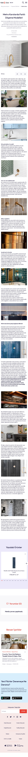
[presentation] (26, 563)
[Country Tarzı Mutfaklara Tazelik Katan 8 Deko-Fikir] (14, 641)
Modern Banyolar (20, 723)
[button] (2, 580)
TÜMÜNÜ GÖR (15, 664)
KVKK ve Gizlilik (7, 738)
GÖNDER (23, 711)
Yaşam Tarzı (15, 651)
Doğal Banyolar (7, 728)
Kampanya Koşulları (20, 734)
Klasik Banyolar (7, 723)
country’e (20, 80)
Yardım (20, 738)
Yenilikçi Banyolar (20, 728)
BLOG (11, 2)
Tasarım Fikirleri (15, 6)
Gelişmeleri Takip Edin (14, 707)
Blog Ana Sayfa (5, 6)
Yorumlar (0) (14, 36)
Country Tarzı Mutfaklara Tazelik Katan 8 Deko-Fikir (11, 655)
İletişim (7, 734)
